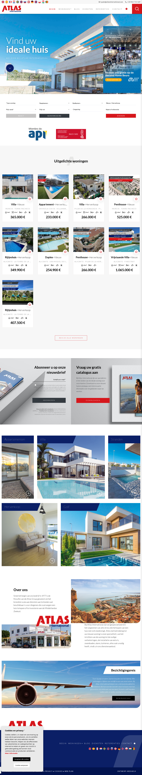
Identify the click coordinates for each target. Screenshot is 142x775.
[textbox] (21, 103)
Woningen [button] (64, 9)
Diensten (88, 9)
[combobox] (21, 103)
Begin (52, 9)
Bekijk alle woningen (71, 338)
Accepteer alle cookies (21, 759)
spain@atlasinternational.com (112, 2)
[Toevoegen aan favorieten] (29, 199)
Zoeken (121, 116)
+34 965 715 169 (133, 2)
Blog (77, 9)
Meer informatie (11, 753)
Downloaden (93, 400)
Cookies (58, 771)
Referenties (102, 9)
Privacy (48, 771)
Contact (117, 9)
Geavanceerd (54, 116)
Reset (21, 116)
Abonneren (49, 400)
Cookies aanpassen (21, 765)
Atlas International (13, 9)
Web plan (69, 771)
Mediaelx (131, 771)
